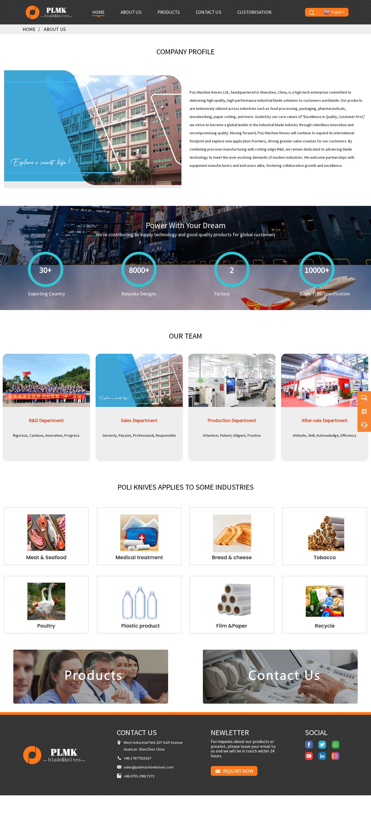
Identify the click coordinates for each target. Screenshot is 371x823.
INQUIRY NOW (237, 771)
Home (29, 29)
